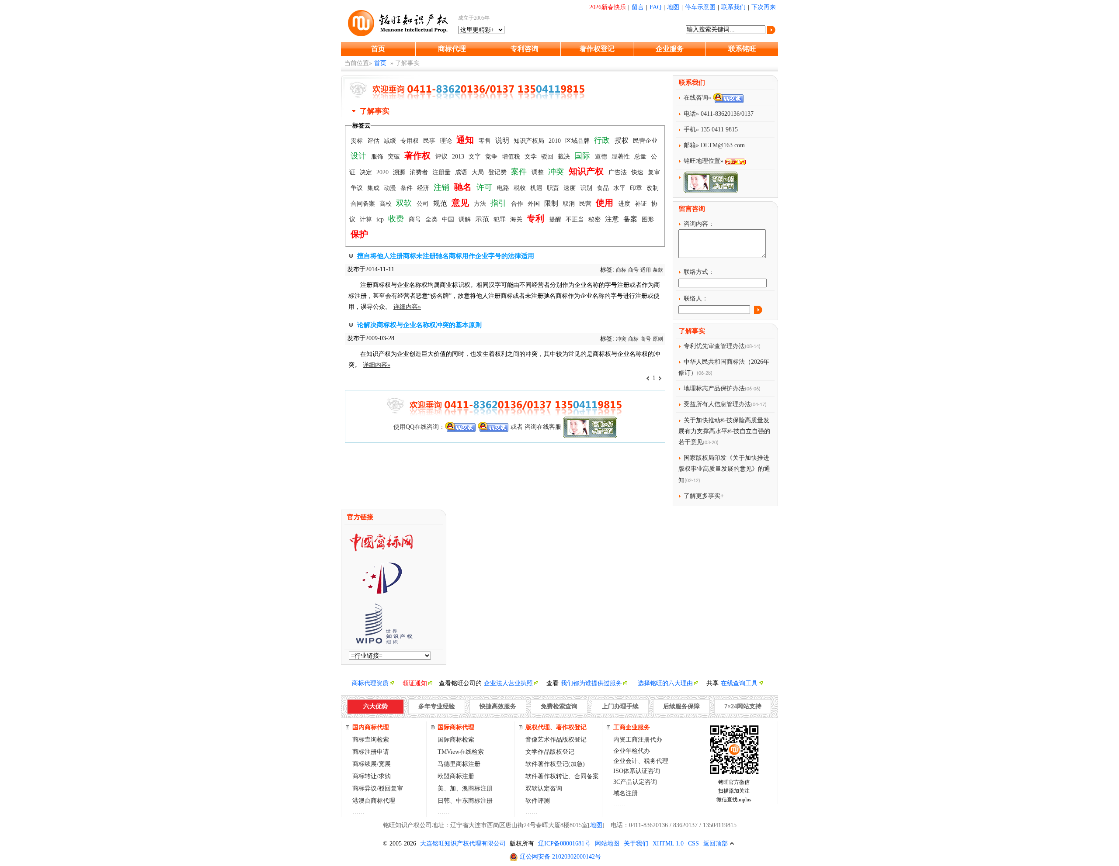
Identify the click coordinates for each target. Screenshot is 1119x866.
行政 (603, 140)
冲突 (557, 171)
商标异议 (364, 788)
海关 (517, 219)
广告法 (618, 172)
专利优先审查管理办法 (714, 346)
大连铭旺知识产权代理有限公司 (463, 843)
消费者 (420, 172)
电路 (504, 188)
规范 (441, 203)
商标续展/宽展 (371, 764)
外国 (535, 203)
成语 (462, 172)
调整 (539, 172)
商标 (621, 270)
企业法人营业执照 (508, 683)
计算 (367, 219)
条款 (658, 270)
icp (381, 219)
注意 (613, 219)
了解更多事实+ (704, 496)
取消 (570, 203)
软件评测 (537, 800)
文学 (532, 156)
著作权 (418, 155)
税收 (521, 188)
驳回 (548, 156)
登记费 (498, 172)
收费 (397, 218)
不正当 (576, 219)
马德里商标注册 (459, 764)
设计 (359, 156)
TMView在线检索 (461, 752)
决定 (367, 172)
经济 (424, 188)
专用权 (410, 141)
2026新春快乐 (607, 7)
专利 (536, 218)
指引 (499, 203)
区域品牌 (578, 141)
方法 (481, 203)
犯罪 (500, 219)
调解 (466, 219)
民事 (430, 141)
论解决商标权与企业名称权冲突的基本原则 (419, 324)
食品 (604, 188)
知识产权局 (530, 141)
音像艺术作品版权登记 (556, 739)
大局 (479, 172)
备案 (631, 219)
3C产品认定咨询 (635, 782)
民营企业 (645, 141)
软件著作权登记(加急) (555, 764)
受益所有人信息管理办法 (717, 404)
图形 (648, 219)
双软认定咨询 (543, 788)
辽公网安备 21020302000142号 (560, 856)
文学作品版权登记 (549, 752)
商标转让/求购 (371, 776)
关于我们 (636, 843)
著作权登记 (597, 48)
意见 (461, 202)
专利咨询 (525, 48)
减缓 (391, 141)
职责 (554, 188)
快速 (638, 172)
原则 (658, 339)
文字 (476, 156)
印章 (637, 188)
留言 (638, 7)
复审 (654, 172)
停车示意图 (700, 7)
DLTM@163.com (723, 145)
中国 (449, 219)
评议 (442, 156)
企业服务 (670, 48)
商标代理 (452, 48)
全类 (432, 219)
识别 (587, 188)
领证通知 (415, 683)
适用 (645, 270)
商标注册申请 (370, 752)
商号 (416, 219)
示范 (483, 219)
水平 (620, 188)
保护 (359, 234)
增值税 (512, 156)
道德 (602, 156)
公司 (424, 203)
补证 (642, 203)
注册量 (442, 172)
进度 (625, 203)
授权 (622, 140)
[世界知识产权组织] (381, 641)
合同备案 (364, 203)
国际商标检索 (456, 739)
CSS (693, 843)
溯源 (400, 172)
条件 (407, 188)
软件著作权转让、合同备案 (562, 776)
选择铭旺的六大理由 (665, 683)
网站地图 (607, 843)
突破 (395, 156)
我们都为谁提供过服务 (591, 683)
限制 (552, 203)
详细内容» (407, 307)
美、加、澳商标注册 (465, 788)
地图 (673, 7)
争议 (358, 188)
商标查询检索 (370, 739)
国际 (583, 156)
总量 (641, 156)
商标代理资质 (370, 683)
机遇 (537, 188)
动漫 (391, 188)
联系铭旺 (742, 48)
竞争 (492, 156)
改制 (652, 188)
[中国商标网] (381, 549)
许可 (485, 187)
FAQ (655, 7)
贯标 (358, 141)
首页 (378, 48)
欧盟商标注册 (456, 776)
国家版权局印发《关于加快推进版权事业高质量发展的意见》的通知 (724, 469)
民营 (586, 203)
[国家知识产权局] (381, 591)
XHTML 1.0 (668, 843)
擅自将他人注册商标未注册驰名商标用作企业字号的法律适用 (445, 255)
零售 (486, 141)
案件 (520, 171)
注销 (443, 187)
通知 (466, 140)
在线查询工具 (739, 683)
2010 (556, 141)
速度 (570, 188)
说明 (503, 140)
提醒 (556, 219)
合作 (518, 203)
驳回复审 (391, 788)
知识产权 (587, 171)
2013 (459, 156)
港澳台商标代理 (373, 800)
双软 (405, 203)
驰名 (464, 187)
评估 (374, 141)
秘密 (595, 219)
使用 (605, 202)
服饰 (378, 156)
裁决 (565, 156)
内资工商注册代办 (637, 739)
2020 (383, 172)
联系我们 (733, 7)
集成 (374, 188)
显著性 (622, 156)
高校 (386, 203)
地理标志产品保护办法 (714, 388)
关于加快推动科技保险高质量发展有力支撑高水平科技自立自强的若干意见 (724, 431)
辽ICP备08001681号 (564, 843)
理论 (447, 141)
